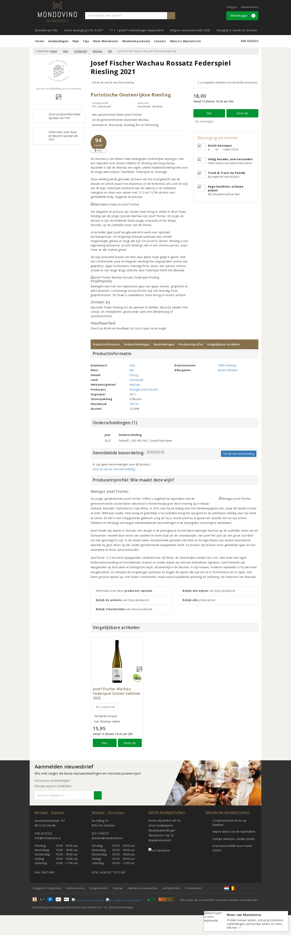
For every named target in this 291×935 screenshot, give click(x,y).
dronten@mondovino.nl (107, 838)
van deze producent (122, 600)
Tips (86, 41)
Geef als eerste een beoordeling (114, 469)
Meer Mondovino (105, 41)
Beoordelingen (164, 344)
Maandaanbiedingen (161, 830)
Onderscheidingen (136, 344)
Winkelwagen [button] (242, 15)
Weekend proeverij (136, 41)
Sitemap (118, 888)
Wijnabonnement (159, 840)
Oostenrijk (80, 51)
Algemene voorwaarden (142, 888)
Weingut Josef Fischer (143, 389)
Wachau (97, 51)
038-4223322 (249, 41)
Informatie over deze (124, 591)
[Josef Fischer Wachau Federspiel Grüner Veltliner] (117, 661)
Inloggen (232, 7)
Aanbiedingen (58, 41)
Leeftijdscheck (171, 888)
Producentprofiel (191, 344)
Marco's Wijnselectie (185, 41)
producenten (199, 600)
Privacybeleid (193, 888)
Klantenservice (249, 7)
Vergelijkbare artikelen (223, 344)
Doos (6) (242, 113)
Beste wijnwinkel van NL (164, 820)
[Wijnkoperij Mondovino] (57, 11)
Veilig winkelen (98, 888)
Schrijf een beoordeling (238, 454)
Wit (110, 51)
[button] (99, 143)
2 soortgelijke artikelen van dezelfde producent (227, 82)
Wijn (75, 41)
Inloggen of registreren (47, 888)
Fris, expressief (105, 707)
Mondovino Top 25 (161, 835)
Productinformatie (106, 344)
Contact (160, 41)
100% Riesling (227, 365)
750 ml (134, 404)
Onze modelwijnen (160, 825)
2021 (132, 394)
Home (39, 41)
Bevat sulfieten (228, 370)
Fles (209, 113)
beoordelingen (121, 907)
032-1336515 (100, 833)
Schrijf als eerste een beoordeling (113, 82)
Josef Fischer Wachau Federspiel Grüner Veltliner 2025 (117, 693)
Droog (133, 375)
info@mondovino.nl (48, 838)
